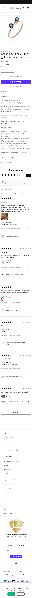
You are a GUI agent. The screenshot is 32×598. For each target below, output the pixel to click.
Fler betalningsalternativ (16, 86)
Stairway (6, 497)
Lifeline (6, 505)
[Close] (30, 584)
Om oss (6, 473)
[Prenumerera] (26, 550)
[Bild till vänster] (12, 48)
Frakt (7, 63)
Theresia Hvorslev (8, 437)
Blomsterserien (8, 513)
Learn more (22, 590)
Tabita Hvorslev (8, 442)
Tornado (6, 501)
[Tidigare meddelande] (3, 2)
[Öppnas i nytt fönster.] (4, 397)
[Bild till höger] (20, 48)
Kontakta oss (7, 469)
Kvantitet (3, 67)
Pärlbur (6, 509)
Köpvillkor (6, 465)
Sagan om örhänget (9, 493)
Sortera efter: (18, 193)
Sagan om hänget (8, 489)
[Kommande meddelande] (29, 2)
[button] (4, 8)
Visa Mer (22, 211)
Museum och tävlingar (10, 446)
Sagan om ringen (8, 485)
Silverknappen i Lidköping (11, 450)
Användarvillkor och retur (11, 461)
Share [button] (5, 91)
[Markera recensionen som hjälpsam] (28, 228)
